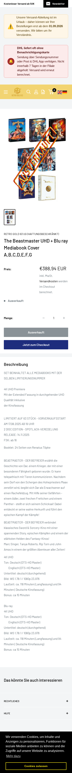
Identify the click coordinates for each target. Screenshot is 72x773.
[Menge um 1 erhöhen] (64, 318)
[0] (51, 92)
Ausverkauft (36, 332)
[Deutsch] (64, 92)
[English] (59, 92)
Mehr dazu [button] (13, 756)
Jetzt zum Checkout (36, 344)
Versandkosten (48, 281)
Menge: (8, 318)
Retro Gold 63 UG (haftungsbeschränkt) (31, 234)
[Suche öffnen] (28, 92)
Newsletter (58, 3)
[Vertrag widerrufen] (43, 92)
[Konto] (36, 92)
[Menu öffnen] (6, 92)
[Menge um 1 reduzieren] (44, 318)
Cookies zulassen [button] (36, 766)
